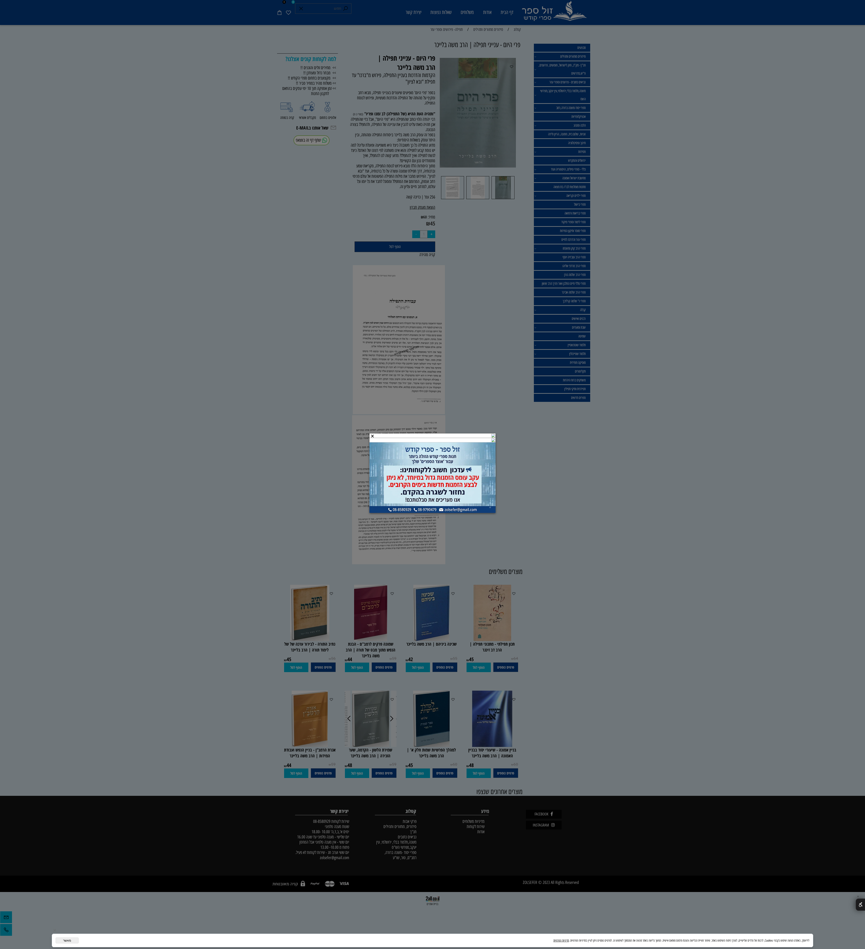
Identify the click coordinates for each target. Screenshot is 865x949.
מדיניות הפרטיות (561, 940)
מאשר (67, 940)
